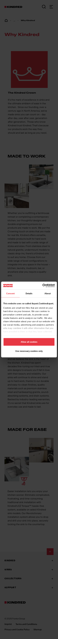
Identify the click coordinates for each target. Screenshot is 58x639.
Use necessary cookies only (29, 351)
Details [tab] (29, 293)
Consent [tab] (10, 293)
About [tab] (47, 293)
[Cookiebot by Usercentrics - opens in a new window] (42, 285)
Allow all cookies (29, 342)
